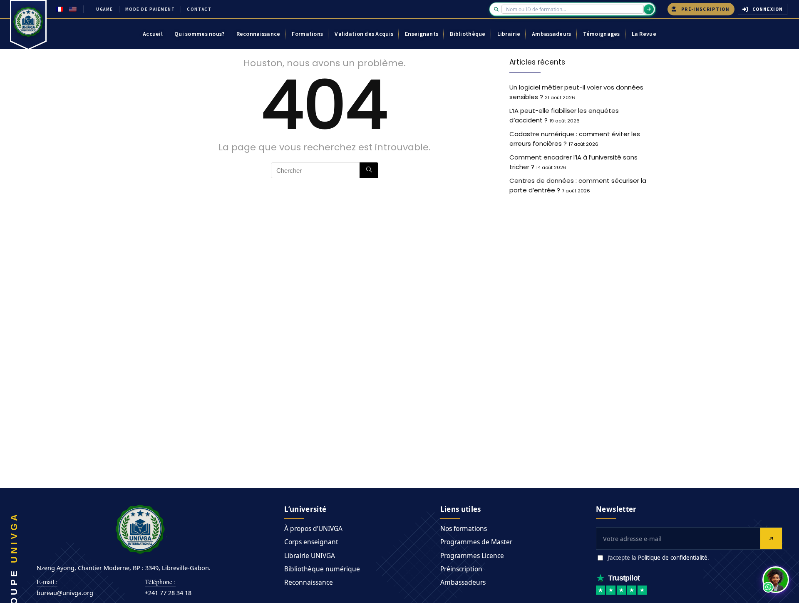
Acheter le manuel (384, 337)
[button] (775, 579)
